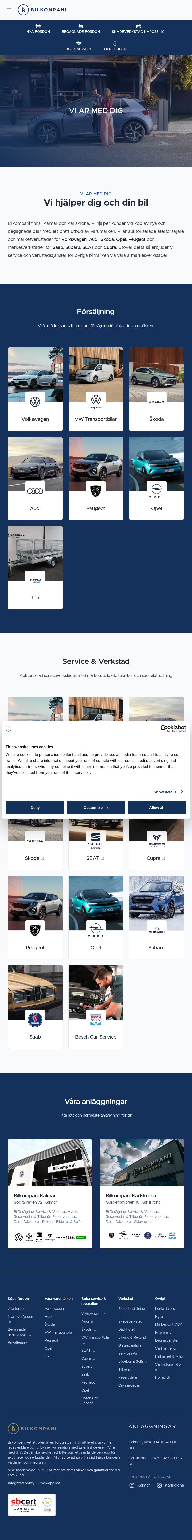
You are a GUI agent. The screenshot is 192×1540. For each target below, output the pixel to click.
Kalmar (135, 1442)
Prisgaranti (163, 1332)
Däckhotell (126, 1329)
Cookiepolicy (49, 1483)
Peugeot (137, 239)
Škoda (107, 239)
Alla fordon (17, 1309)
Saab (58, 247)
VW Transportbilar (59, 1332)
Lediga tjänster (167, 1340)
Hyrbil (159, 1317)
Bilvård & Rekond (132, 1337)
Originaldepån (129, 1385)
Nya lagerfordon (20, 1317)
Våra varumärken (59, 1299)
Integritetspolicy (21, 1483)
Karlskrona (138, 1458)
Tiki (47, 1356)
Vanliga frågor (166, 1348)
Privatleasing (18, 1342)
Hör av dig (163, 1377)
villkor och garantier (92, 1470)
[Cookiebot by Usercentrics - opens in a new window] (164, 728)
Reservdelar (128, 1377)
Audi (93, 239)
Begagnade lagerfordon (17, 1332)
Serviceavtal (128, 1353)
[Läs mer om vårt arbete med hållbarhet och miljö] (64, 1505)
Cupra (110, 247)
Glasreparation (129, 1345)
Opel (121, 239)
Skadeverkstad (130, 1321)
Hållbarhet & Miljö (169, 1356)
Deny (35, 808)
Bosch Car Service (90, 1401)
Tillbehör (125, 1369)
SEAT (88, 247)
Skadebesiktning (131, 1309)
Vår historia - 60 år (168, 1367)
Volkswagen (74, 239)
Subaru (73, 247)
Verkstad (125, 1299)
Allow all (156, 808)
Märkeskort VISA (169, 1324)
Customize (93, 808)
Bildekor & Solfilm (132, 1361)
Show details (165, 792)
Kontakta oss (165, 1309)
